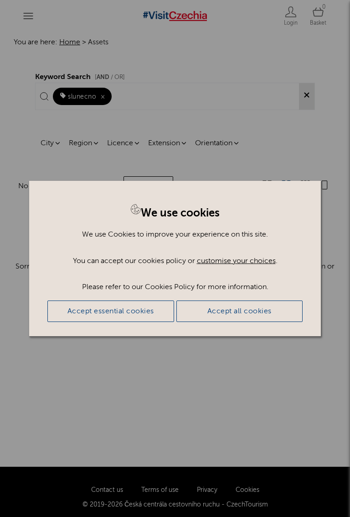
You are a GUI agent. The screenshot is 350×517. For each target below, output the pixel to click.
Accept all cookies (239, 311)
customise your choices (236, 261)
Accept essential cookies (110, 311)
